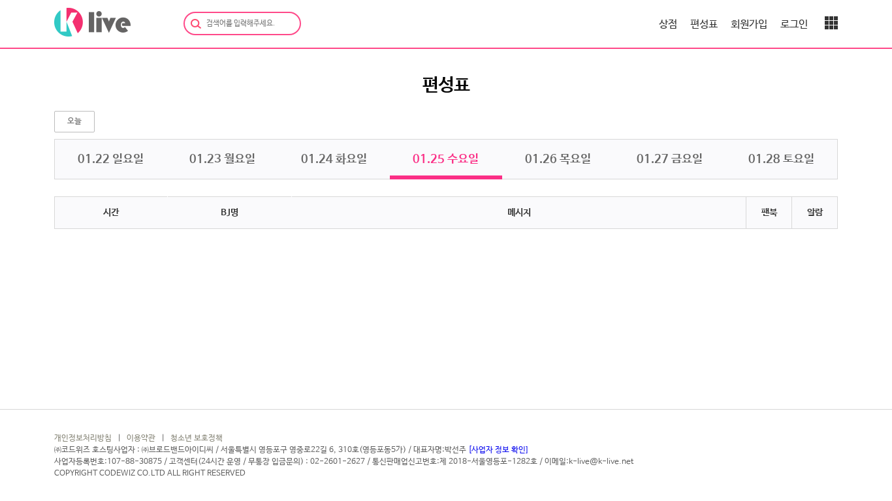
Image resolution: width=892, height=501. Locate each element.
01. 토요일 (781, 159)
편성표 (704, 24)
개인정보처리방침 (83, 438)
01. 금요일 (670, 159)
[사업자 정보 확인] (498, 450)
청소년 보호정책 (196, 438)
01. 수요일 (446, 159)
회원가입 (749, 24)
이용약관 (141, 438)
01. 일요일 (111, 159)
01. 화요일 (334, 159)
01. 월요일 (222, 159)
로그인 (794, 24)
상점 (668, 24)
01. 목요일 (558, 159)
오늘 (74, 121)
